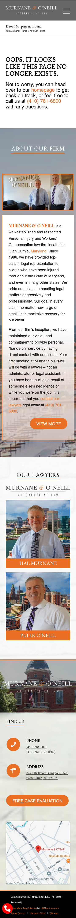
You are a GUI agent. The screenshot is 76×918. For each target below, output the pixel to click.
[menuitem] (64, 10)
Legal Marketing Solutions (24, 908)
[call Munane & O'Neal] (7, 908)
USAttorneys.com (50, 908)
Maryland (38, 250)
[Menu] (64, 10)
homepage (43, 89)
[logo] (31, 10)
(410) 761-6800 (44, 100)
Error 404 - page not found (23, 26)
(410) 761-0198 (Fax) (40, 751)
